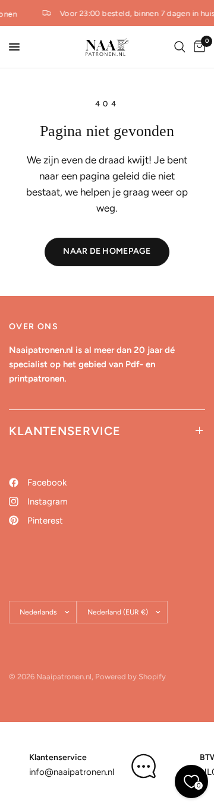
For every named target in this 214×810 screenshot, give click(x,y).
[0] (197, 47)
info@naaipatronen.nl (71, 772)
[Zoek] (180, 47)
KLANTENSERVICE (65, 431)
